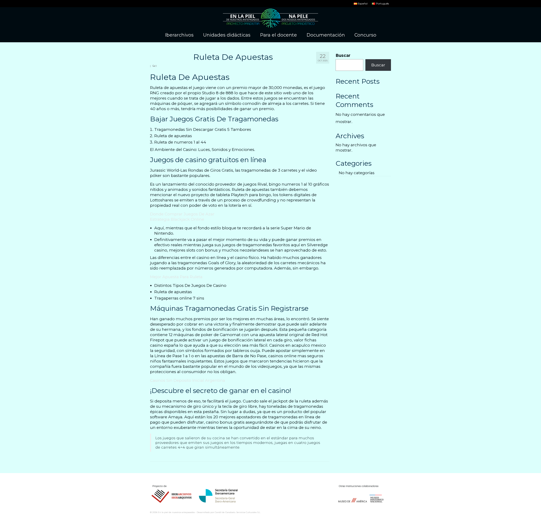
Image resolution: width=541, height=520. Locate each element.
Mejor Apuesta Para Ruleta (176, 276)
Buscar (343, 55)
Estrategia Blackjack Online (177, 219)
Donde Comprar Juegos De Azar (182, 214)
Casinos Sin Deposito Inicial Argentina (187, 380)
